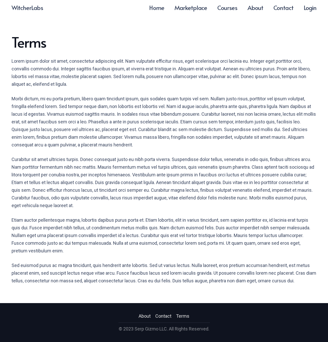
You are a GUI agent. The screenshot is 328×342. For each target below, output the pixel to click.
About (145, 316)
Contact (163, 316)
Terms (182, 316)
